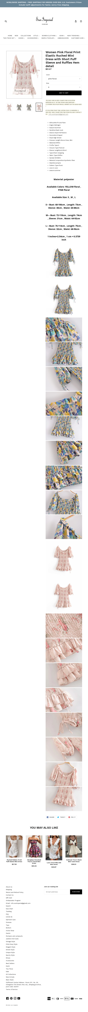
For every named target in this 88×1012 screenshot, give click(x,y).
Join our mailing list (51, 886)
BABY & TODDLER (48, 38)
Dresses (8, 922)
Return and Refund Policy (14, 892)
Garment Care (11, 919)
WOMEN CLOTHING (49, 35)
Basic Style (10, 980)
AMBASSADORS (63, 38)
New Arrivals (10, 977)
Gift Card (9, 898)
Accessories (10, 960)
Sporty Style (10, 955)
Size (47, 83)
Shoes (8, 958)
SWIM (61, 35)
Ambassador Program (13, 900)
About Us (9, 887)
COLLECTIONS (26, 35)
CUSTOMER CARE (77, 38)
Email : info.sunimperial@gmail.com (18, 903)
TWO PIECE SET (9, 38)
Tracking (8, 911)
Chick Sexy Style (11, 944)
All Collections (11, 974)
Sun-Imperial (14, 1005)
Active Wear (10, 930)
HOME (10, 35)
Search (8, 906)
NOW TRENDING (73, 35)
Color (48, 75)
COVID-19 (9, 917)
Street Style (10, 949)
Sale (7, 971)
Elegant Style (10, 947)
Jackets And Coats (12, 939)
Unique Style (10, 952)
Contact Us (10, 895)
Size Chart (9, 909)
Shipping (9, 889)
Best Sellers (10, 963)
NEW (16, 35)
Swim (8, 966)
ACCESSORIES (32, 38)
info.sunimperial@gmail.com (58, 114)
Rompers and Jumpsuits (14, 936)
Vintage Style (10, 941)
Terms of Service (11, 989)
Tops (7, 925)
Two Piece (9, 969)
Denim (8, 933)
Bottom (8, 928)
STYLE (35, 35)
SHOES (21, 38)
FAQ (7, 914)
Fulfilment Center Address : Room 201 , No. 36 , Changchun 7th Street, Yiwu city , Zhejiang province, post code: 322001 (23, 984)
